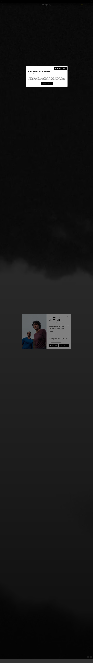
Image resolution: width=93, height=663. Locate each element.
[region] (47, 76)
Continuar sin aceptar (60, 68)
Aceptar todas (46, 83)
